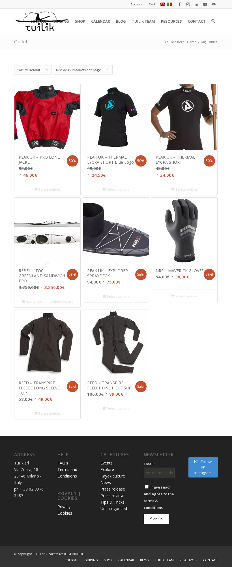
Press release (112, 489)
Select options (49, 189)
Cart (152, 4)
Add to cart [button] (34, 301)
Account (136, 4)
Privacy (63, 506)
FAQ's (62, 463)
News (105, 482)
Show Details (62, 301)
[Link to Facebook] (179, 4)
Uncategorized (113, 508)
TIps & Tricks (112, 502)
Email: (149, 463)
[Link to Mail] (213, 4)
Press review (112, 495)
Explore (107, 469)
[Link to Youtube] (205, 4)
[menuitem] (137, 4)
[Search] (213, 21)
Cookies (64, 513)
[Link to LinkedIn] (196, 4)
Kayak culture (112, 476)
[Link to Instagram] (188, 4)
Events (106, 463)
